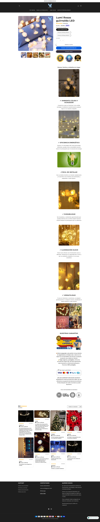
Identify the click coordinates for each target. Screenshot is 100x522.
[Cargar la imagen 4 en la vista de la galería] (41, 55)
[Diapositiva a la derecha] (52, 55)
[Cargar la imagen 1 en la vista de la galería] (23, 55)
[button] (19, 6)
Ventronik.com (47, 518)
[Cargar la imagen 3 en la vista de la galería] (35, 55)
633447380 (43, 493)
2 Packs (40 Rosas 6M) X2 (63, 32)
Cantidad (58, 38)
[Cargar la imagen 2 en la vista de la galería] (29, 55)
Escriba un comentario (73, 406)
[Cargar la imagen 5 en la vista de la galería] (47, 55)
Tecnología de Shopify (54, 518)
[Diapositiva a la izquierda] (19, 55)
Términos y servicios (22, 487)
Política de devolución (23, 489)
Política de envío (22, 491)
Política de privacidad (23, 485)
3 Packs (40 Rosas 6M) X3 (63, 35)
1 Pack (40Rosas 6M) (62, 29)
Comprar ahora (69, 51)
